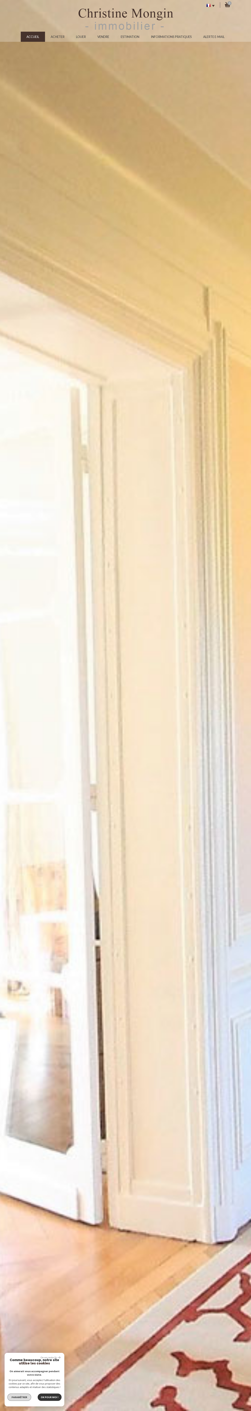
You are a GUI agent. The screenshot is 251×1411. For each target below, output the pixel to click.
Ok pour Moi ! (49, 1397)
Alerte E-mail (214, 37)
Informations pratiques (171, 37)
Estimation (130, 37)
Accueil (32, 37)
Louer (81, 37)
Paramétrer (19, 1397)
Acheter (57, 37)
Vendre (103, 37)
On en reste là (48, 1357)
